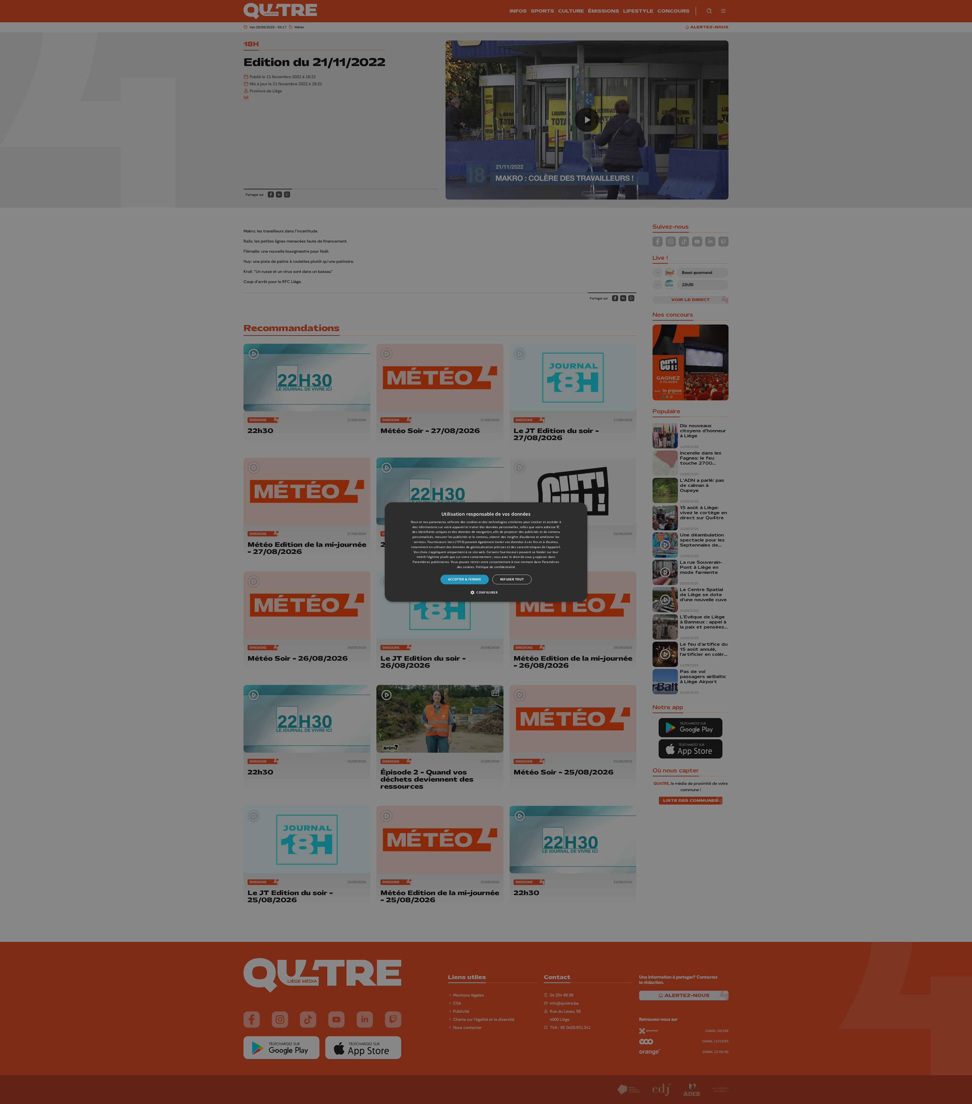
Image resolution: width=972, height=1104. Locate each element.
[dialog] (486, 552)
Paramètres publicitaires (431, 562)
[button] (486, 592)
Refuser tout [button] (512, 579)
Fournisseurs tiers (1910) (446, 542)
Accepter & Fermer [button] (464, 579)
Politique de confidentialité (495, 567)
